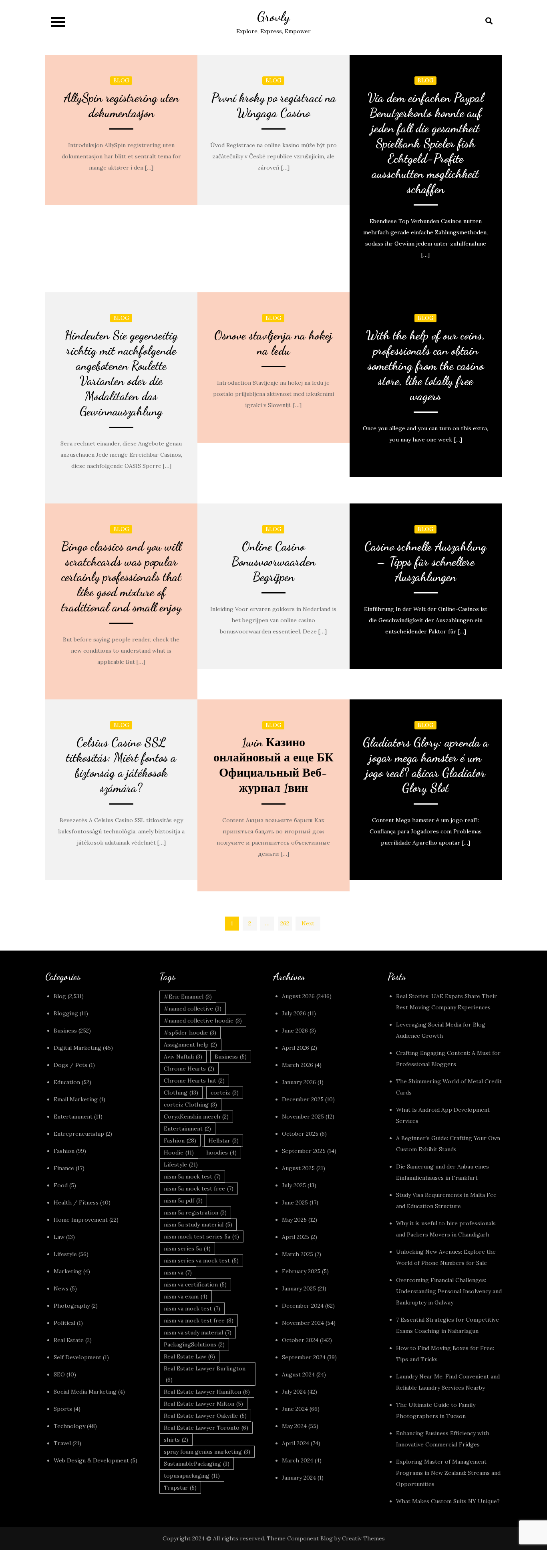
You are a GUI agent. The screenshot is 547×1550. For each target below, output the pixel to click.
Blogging (66, 1013)
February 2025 (301, 1271)
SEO (59, 1374)
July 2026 (294, 1013)
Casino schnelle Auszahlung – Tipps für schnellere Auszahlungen (425, 561)
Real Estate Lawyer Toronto (206, 1427)
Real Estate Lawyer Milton (203, 1403)
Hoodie (179, 1152)
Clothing (181, 1092)
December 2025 (303, 1099)
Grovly (273, 16)
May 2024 (294, 1426)
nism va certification (195, 1284)
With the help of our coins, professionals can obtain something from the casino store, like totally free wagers (425, 365)
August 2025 (298, 1168)
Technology (69, 1426)
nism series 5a (187, 1248)
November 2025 (303, 1116)
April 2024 (295, 1443)
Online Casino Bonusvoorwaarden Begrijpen (273, 561)
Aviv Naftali (183, 1056)
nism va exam (185, 1296)
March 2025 (297, 1254)
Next (308, 923)
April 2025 (295, 1236)
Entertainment (73, 1116)
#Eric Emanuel (188, 996)
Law (59, 1236)
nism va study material (197, 1332)
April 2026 (295, 1047)
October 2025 (300, 1133)
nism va (178, 1272)
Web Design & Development (91, 1460)
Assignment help (190, 1044)
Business (65, 1030)
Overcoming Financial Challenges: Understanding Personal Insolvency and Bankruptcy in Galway (449, 1291)
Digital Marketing (77, 1047)
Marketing (68, 1271)
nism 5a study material (198, 1224)
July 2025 (294, 1185)
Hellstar (224, 1140)
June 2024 (295, 1408)
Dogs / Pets (70, 1065)
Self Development (77, 1357)
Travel (62, 1443)
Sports (63, 1408)
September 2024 (304, 1357)
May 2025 (294, 1219)
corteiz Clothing (190, 1104)
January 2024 (299, 1477)
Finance (64, 1168)
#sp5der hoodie (190, 1032)
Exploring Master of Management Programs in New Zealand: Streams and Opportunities (448, 1473)
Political (64, 1322)
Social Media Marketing (85, 1391)
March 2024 (297, 1460)
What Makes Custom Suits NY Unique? (448, 1501)
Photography (72, 1305)
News (61, 1288)
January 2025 (299, 1288)
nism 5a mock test (192, 1176)
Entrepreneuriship (79, 1133)
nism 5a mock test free (198, 1188)
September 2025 (304, 1151)
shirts (176, 1439)
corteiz (225, 1092)
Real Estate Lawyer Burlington (204, 1374)
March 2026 (297, 1065)
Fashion (64, 1151)
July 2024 (294, 1391)
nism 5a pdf (183, 1200)
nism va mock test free (198, 1320)
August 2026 (298, 996)
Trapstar (180, 1487)
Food (61, 1185)
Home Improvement (81, 1219)
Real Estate (69, 1340)
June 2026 (295, 1030)
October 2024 (300, 1340)
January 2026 (299, 1082)
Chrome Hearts (189, 1068)
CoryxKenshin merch (196, 1116)
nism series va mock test (201, 1260)
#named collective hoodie (203, 1020)
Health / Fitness (76, 1202)
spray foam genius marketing (207, 1451)
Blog (121, 80)
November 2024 (303, 1322)
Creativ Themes (363, 1538)
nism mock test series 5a (201, 1236)
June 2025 (295, 1202)
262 (284, 923)
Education (67, 1082)
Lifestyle (65, 1254)
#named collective (192, 1008)
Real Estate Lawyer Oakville (205, 1415)
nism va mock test (192, 1308)
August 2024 (298, 1374)
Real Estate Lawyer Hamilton (207, 1391)
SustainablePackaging (196, 1463)
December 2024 (303, 1305)
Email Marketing (76, 1099)
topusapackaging (192, 1475)
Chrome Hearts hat (194, 1080)
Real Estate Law (189, 1356)
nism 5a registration (195, 1212)
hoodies (221, 1152)
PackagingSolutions (194, 1344)
